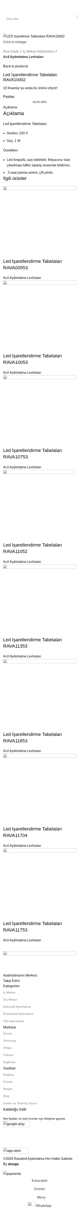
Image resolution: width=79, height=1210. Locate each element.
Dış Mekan (10, 999)
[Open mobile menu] (5, 6)
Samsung (9, 1040)
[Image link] (39, 962)
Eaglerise (9, 1062)
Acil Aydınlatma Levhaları (23, 57)
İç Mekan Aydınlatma (38, 51)
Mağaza (8, 1074)
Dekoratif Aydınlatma (17, 1006)
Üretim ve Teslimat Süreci (20, 1103)
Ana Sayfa (11, 51)
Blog (6, 1096)
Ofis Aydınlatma (13, 1021)
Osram (7, 1033)
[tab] (39, 102)
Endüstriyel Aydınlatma (18, 1013)
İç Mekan (9, 992)
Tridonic (8, 1055)
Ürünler (8, 1081)
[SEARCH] (77, 16)
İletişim (7, 1089)
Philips (7, 1048)
